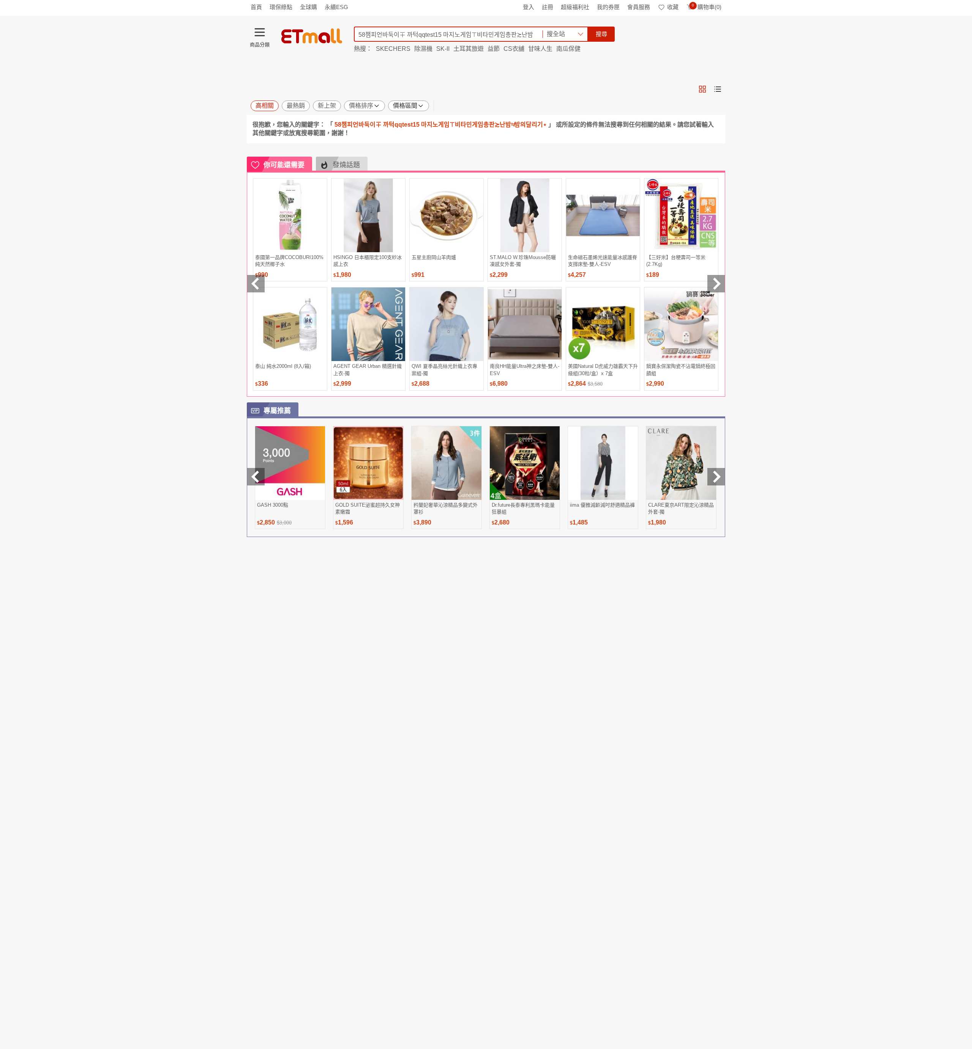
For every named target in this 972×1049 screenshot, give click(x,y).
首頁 (256, 7)
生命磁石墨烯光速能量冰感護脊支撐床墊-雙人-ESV (602, 260)
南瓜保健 (568, 49)
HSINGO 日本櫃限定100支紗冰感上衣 (367, 260)
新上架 (327, 105)
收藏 (673, 7)
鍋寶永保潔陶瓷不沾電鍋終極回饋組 (680, 369)
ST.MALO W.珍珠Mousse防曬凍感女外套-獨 (523, 260)
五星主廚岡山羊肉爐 (434, 257)
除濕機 (423, 49)
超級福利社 (575, 7)
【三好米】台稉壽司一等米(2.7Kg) (675, 260)
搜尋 (601, 34)
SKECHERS (393, 49)
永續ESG (336, 7)
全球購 (308, 7)
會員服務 (638, 7)
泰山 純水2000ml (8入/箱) (283, 366)
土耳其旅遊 (468, 49)
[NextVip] (716, 476)
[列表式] (717, 89)
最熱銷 (296, 105)
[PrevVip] (256, 476)
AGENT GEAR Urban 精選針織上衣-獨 (367, 369)
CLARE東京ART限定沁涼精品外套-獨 (681, 508)
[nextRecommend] (716, 283)
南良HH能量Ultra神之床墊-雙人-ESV (524, 369)
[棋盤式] (702, 89)
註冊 (547, 7)
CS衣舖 (513, 49)
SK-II (443, 49)
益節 (494, 49)
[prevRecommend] (256, 283)
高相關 (265, 105)
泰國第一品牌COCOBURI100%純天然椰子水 (289, 260)
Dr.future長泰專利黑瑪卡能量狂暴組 (523, 508)
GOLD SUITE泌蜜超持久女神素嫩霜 (367, 508)
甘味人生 (540, 49)
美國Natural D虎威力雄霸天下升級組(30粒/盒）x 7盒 (603, 369)
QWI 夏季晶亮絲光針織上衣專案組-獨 (444, 369)
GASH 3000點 (272, 505)
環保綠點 (281, 7)
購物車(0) (706, 7)
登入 (528, 7)
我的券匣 (608, 7)
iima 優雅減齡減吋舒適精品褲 (602, 505)
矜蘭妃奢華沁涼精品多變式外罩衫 (445, 508)
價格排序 (361, 105)
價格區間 (405, 105)
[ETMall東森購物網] (312, 36)
